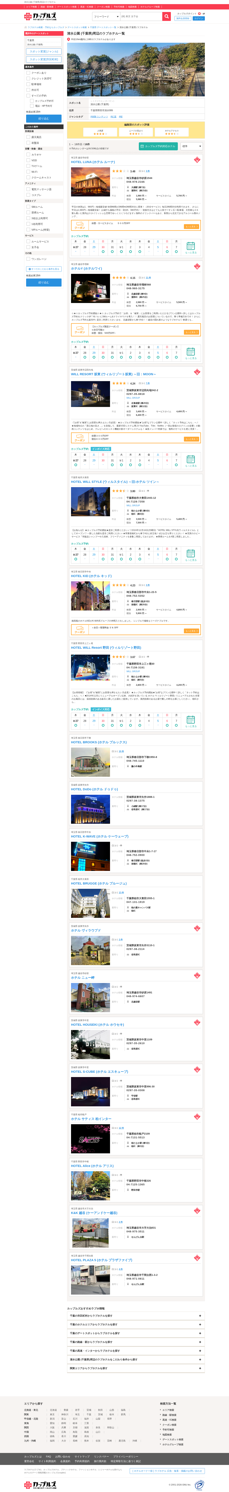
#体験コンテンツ (99, 116)
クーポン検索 (103, 7)
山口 (98, 1432)
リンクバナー (101, 1456)
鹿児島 (122, 1440)
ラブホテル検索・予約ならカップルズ (46, 27)
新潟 (52, 1418)
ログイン (198, 18)
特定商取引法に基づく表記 (126, 1461)
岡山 (52, 1432)
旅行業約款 (100, 1461)
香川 (63, 1436)
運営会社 (29, 1461)
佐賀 (98, 1440)
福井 (86, 1418)
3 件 (148, 171)
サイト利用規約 (47, 1461)
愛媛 (75, 1436)
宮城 (89, 1410)
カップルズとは (33, 1456)
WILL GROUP (133, 398)
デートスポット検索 (67, 7)
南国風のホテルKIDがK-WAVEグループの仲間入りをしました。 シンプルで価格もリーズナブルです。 (121, 621)
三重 (86, 1423)
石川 (75, 1418)
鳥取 (75, 1432)
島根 (86, 1432)
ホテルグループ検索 (150, 7)
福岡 (52, 1440)
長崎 (75, 1440)
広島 (63, 1432)
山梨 (98, 1418)
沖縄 (134, 1440)
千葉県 (94, 110)
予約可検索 (119, 7)
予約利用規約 (82, 1461)
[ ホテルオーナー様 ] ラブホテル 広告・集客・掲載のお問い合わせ (167, 1471)
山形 (111, 1410)
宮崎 (109, 1440)
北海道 (53, 1410)
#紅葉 (113, 116)
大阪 (52, 1427)
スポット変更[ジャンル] (44, 51)
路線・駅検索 (47, 7)
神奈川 (64, 1414)
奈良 (98, 1427)
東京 (52, 1414)
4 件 (121, 1269)
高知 (86, 1436)
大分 (63, 1440)
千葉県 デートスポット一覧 (103, 27)
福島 (123, 1410)
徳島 (52, 1436)
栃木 (111, 1414)
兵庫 (63, 1427)
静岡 (63, 1423)
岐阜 (75, 1423)
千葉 (89, 1414)
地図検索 (132, 7)
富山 (63, 1418)
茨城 (100, 1414)
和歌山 (110, 1427)
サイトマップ (82, 1456)
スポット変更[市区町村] (44, 59)
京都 (75, 1427)
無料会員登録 (182, 18)
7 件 (148, 383)
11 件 (148, 277)
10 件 (121, 751)
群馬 (123, 1414)
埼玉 (77, 1414)
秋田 (100, 1410)
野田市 (101, 110)
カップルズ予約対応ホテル (160, 146)
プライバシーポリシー (125, 1456)
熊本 (86, 1440)
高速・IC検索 (86, 7)
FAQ (48, 1456)
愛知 (52, 1423)
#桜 (121, 116)
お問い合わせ (62, 1456)
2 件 (121, 939)
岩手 (77, 1410)
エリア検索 (31, 7)
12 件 (121, 1128)
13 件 (121, 892)
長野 (109, 1418)
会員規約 (65, 1461)
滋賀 (86, 1427)
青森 (66, 1410)
